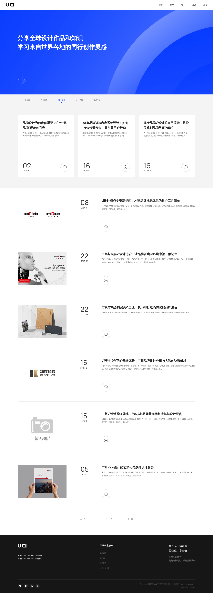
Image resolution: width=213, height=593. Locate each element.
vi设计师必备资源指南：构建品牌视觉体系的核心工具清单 (141, 200)
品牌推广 (103, 563)
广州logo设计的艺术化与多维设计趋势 (128, 467)
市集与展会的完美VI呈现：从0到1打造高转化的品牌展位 (139, 307)
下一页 (130, 519)
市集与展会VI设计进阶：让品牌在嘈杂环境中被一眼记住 (139, 254)
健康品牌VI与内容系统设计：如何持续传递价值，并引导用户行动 (105, 125)
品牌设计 (103, 558)
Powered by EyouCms (187, 584)
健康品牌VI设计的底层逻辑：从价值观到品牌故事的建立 (166, 125)
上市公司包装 (105, 568)
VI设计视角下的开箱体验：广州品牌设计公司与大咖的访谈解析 (144, 360)
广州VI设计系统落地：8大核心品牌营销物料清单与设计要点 (142, 414)
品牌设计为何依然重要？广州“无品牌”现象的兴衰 (45, 125)
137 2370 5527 (29, 555)
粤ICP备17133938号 (188, 587)
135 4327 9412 (29, 558)
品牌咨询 (103, 553)
